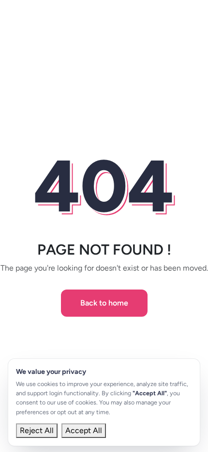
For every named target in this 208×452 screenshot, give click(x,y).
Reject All (37, 430)
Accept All (83, 430)
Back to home (104, 302)
